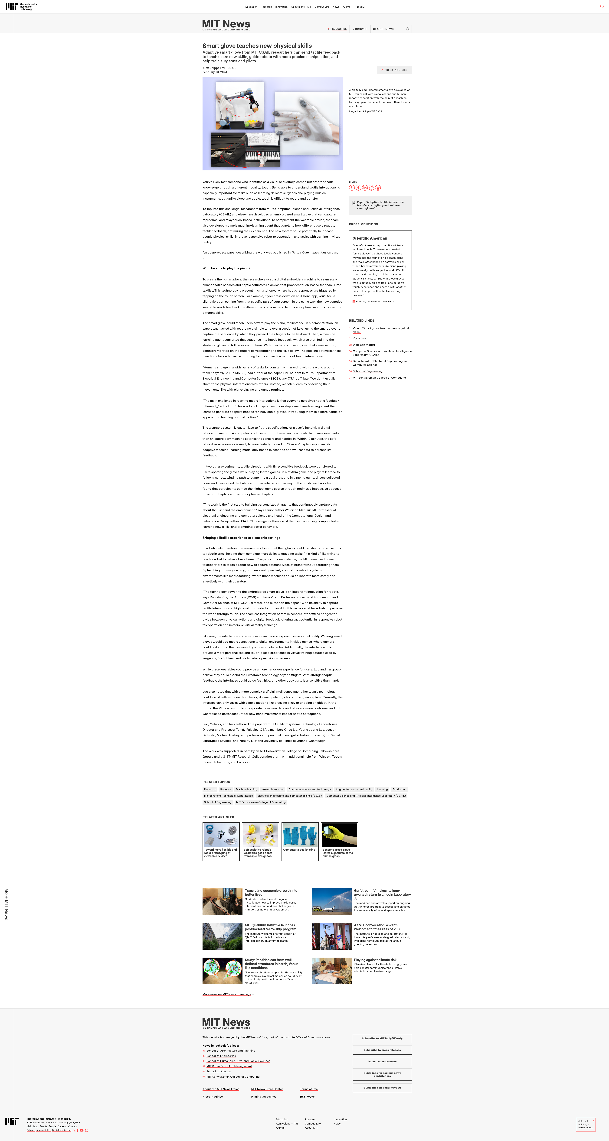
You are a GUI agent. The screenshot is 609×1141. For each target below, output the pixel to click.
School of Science (218, 1071)
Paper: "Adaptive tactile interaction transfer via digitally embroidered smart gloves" (380, 205)
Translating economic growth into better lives (271, 892)
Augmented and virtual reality (354, 789)
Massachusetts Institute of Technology (49, 1118)
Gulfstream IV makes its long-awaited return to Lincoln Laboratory (382, 892)
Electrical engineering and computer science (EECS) (290, 795)
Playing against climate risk (375, 960)
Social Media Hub (61, 1130)
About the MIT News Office (221, 1089)
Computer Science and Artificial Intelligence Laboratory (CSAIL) (366, 795)
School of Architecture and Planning (230, 1050)
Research (266, 6)
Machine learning (246, 789)
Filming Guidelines (263, 1096)
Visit (29, 1126)
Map (35, 1126)
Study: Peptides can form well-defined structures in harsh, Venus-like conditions (272, 964)
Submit (408, 29)
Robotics (225, 789)
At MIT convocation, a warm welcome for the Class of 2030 (377, 927)
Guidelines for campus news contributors (382, 1074)
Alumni (347, 6)
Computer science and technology (309, 789)
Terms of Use (309, 1089)
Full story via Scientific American (374, 301)
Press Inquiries (213, 1096)
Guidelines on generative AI (382, 1087)
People (52, 1126)
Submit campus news (382, 1061)
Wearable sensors (273, 789)
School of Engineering (368, 371)
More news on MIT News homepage (227, 994)
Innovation (281, 6)
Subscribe (339, 28)
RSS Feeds (307, 1096)
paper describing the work (246, 252)
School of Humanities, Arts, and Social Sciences (238, 1061)
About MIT (361, 6)
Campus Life (322, 6)
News (336, 6)
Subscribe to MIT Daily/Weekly (382, 1038)
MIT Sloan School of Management (229, 1066)
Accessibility (43, 1130)
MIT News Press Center (267, 1089)
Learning (382, 789)
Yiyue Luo (359, 338)
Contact (72, 1126)
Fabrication (399, 789)
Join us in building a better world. (585, 1124)
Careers (62, 1126)
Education (251, 6)
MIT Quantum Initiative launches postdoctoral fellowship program (270, 927)
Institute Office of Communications (307, 1037)
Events (43, 1126)
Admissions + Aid (301, 6)
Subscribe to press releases (382, 1050)
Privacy (31, 1130)
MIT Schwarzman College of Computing (379, 377)
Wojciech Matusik (364, 344)
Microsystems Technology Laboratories (228, 795)
